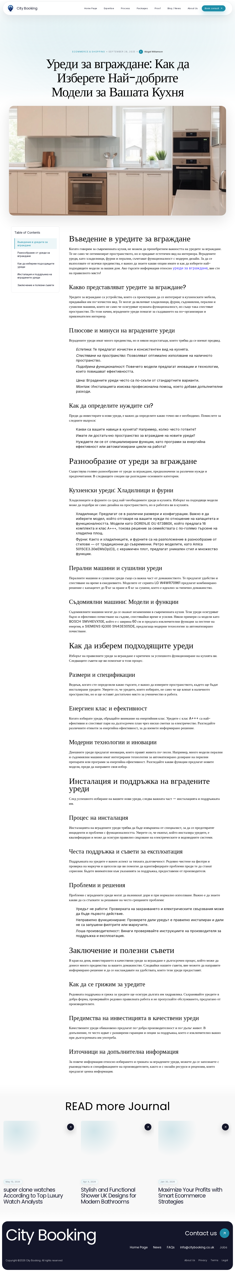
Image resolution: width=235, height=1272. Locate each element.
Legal (225, 1260)
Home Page (139, 1247)
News (157, 1247)
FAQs (171, 1247)
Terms (214, 1260)
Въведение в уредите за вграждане (33, 244)
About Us (189, 1260)
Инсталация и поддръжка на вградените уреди (35, 276)
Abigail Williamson (153, 51)
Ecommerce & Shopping (88, 51)
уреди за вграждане (190, 268)
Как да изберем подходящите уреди (36, 265)
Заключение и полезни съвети (36, 285)
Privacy (203, 1260)
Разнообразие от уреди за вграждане (34, 254)
